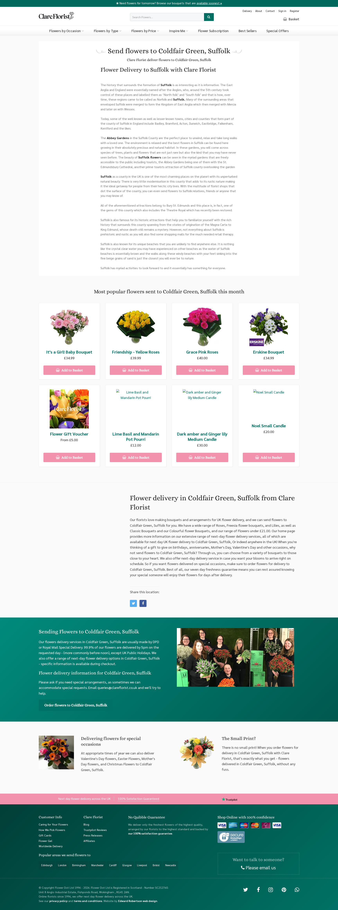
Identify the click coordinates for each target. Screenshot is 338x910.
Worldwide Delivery (51, 846)
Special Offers (277, 30)
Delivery (247, 11)
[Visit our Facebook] (258, 889)
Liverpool (142, 865)
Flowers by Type (106, 30)
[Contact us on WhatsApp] (297, 889)
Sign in (282, 11)
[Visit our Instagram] (270, 889)
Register (294, 11)
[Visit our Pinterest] (284, 889)
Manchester (97, 865)
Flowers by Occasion (65, 30)
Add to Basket (72, 370)
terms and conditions (88, 901)
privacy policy (58, 901)
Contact (270, 11)
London (62, 865)
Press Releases (93, 835)
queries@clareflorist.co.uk (117, 687)
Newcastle (170, 865)
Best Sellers (248, 30)
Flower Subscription (213, 30)
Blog (86, 824)
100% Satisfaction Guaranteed (138, 798)
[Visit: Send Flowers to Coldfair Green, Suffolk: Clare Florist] (143, 603)
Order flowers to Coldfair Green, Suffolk (75, 705)
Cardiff (113, 865)
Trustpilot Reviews (95, 830)
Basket (293, 19)
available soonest (209, 3)
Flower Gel (45, 840)
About (258, 11)
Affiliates (89, 840)
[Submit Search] (209, 17)
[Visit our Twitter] (245, 889)
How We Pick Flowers (52, 830)
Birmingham (79, 865)
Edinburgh (47, 865)
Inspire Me (177, 30)
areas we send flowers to (71, 855)
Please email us (260, 867)
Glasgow (127, 865)
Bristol (156, 865)
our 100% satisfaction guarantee (150, 833)
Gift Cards (45, 835)
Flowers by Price (144, 30)
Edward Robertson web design (137, 901)
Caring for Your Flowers (53, 824)
